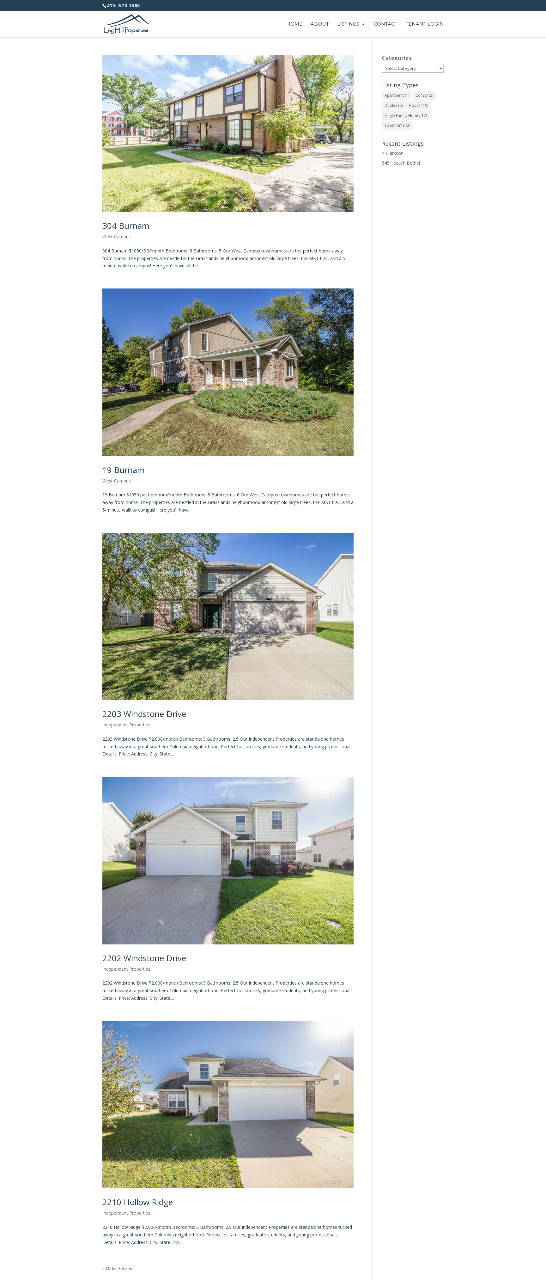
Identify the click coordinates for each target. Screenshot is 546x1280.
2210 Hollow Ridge (137, 1202)
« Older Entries (117, 1268)
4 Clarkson (392, 153)
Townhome (397, 125)
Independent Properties (126, 725)
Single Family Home (406, 115)
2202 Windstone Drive (144, 958)
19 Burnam (123, 470)
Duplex (394, 105)
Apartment (397, 95)
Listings (348, 24)
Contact (385, 24)
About (320, 24)
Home (294, 24)
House (418, 105)
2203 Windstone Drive (144, 713)
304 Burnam (125, 225)
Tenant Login (425, 24)
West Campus (116, 237)
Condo (424, 95)
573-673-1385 (123, 5)
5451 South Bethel (401, 163)
